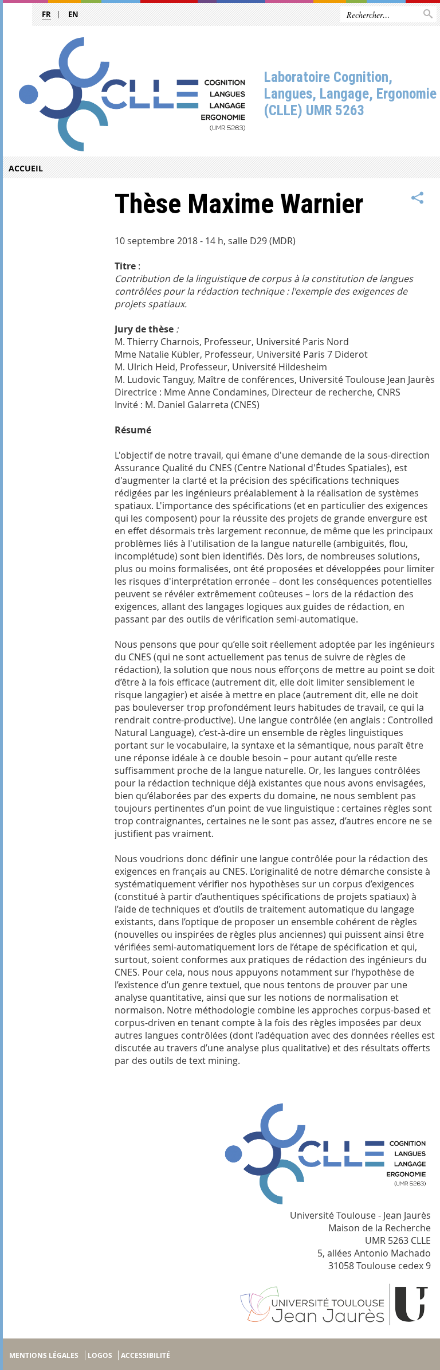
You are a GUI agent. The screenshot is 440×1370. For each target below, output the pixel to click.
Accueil (26, 168)
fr (46, 14)
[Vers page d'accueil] (132, 94)
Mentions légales (43, 1355)
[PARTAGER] (418, 198)
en (73, 14)
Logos (100, 1355)
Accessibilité (145, 1355)
